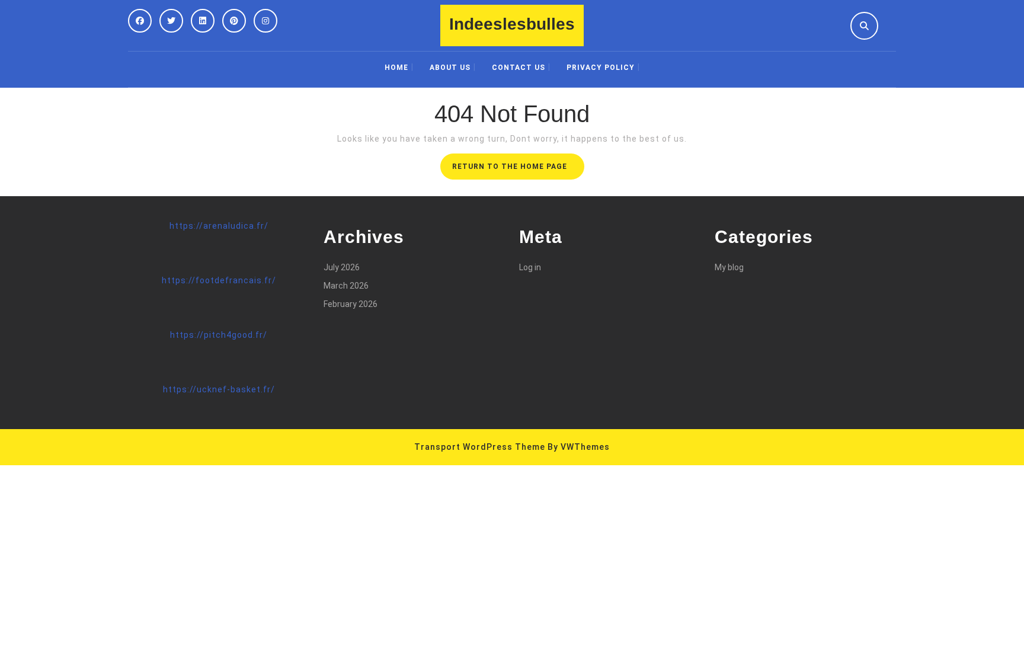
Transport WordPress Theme (479, 447)
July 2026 (342, 267)
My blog (729, 267)
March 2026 (346, 285)
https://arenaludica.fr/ (218, 226)
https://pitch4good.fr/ (218, 335)
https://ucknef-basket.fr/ (219, 389)
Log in (530, 267)
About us (450, 67)
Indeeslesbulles (512, 24)
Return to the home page (518, 170)
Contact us (518, 67)
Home (396, 67)
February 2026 (350, 304)
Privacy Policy (601, 67)
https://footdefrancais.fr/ (219, 280)
